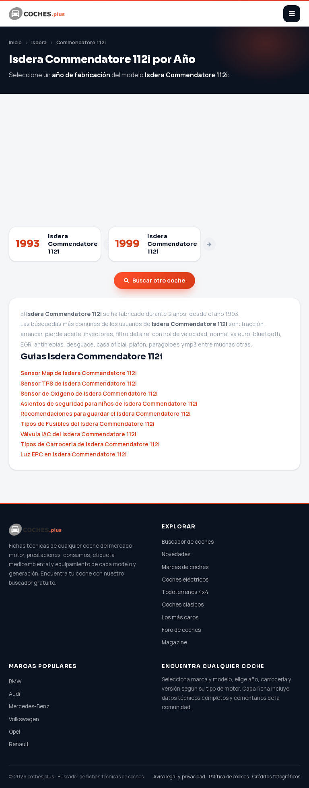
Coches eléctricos (185, 579)
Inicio (15, 42)
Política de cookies (229, 776)
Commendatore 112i (81, 42)
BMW (15, 681)
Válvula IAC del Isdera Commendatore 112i (78, 434)
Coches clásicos (183, 604)
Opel (14, 731)
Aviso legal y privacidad (179, 776)
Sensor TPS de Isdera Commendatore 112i (79, 383)
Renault (19, 744)
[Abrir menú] (291, 13)
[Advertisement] (154, 166)
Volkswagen (24, 719)
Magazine (174, 642)
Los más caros (180, 617)
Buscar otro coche (158, 280)
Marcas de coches (185, 567)
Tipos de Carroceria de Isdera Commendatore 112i (90, 444)
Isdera (39, 42)
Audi (14, 693)
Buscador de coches (188, 541)
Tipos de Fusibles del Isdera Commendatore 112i (87, 423)
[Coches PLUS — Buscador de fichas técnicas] (37, 13)
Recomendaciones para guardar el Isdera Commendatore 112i (106, 413)
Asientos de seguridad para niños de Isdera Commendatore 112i (109, 403)
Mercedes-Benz (29, 706)
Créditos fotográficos (276, 776)
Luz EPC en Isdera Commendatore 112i (74, 454)
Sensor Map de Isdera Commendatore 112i (79, 373)
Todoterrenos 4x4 (185, 592)
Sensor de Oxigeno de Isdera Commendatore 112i (89, 393)
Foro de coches (181, 629)
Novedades (176, 554)
